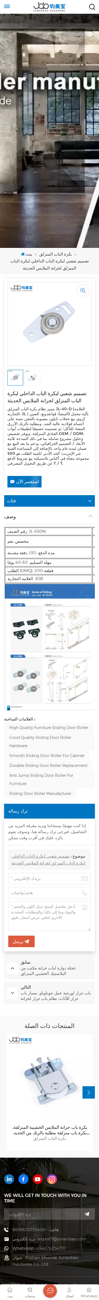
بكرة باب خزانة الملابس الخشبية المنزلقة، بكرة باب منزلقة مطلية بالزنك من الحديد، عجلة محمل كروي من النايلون (49, 1130)
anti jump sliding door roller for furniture (41, 779)
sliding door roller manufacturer (40, 793)
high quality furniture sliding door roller (48, 727)
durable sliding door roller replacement (48, 765)
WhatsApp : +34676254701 (38, 1248)
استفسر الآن (27, 481)
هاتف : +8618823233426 (35, 1229)
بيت (29, 254)
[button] (88, 1092)
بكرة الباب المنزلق (55, 254)
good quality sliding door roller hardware (40, 741)
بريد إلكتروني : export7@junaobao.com (49, 1238)
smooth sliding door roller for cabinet (46, 755)
